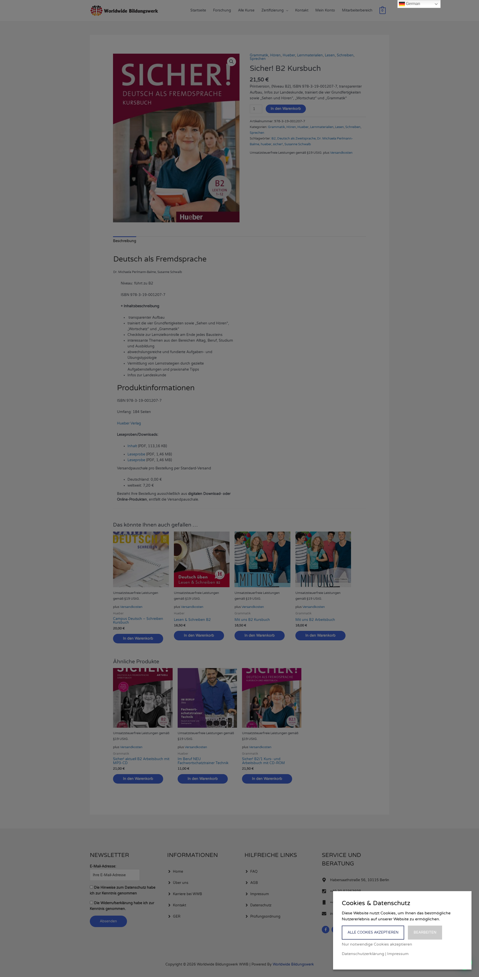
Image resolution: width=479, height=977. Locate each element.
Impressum (398, 953)
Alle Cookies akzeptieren (373, 932)
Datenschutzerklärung (363, 953)
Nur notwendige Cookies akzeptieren (377, 944)
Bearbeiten (425, 932)
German (412, 3)
